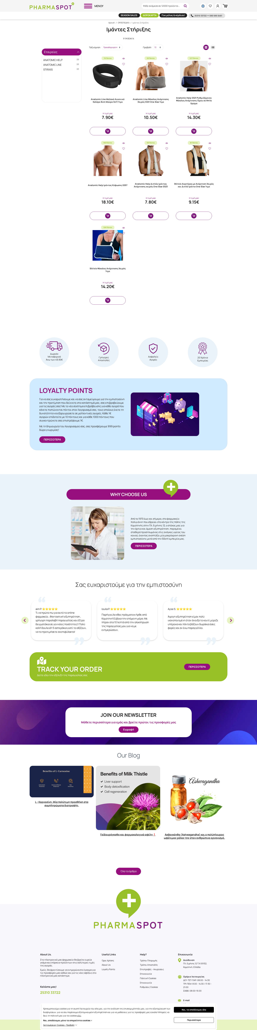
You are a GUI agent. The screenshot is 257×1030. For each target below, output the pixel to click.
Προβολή (147, 47)
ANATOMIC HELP (61, 60)
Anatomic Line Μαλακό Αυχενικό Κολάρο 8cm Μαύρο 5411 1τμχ (107, 100)
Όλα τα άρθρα (128, 871)
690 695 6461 (216, 15)
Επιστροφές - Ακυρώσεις (152, 969)
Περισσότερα (194, 1020)
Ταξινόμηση (94, 47)
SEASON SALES (129, 15)
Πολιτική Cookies (148, 978)
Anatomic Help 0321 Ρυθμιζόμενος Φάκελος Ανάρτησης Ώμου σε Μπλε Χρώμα (194, 100)
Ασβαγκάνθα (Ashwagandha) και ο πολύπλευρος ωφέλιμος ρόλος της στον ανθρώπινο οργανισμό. (194, 836)
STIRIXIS (61, 69)
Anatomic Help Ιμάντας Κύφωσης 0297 (107, 185)
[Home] (52, 6)
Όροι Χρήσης (108, 960)
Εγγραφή (128, 729)
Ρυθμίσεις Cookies (149, 987)
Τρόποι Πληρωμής (148, 960)
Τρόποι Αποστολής (149, 964)
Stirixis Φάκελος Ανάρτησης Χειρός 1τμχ (108, 270)
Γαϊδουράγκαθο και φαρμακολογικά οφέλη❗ (128, 834)
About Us (106, 964)
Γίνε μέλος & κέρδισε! (173, 15)
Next (230, 620)
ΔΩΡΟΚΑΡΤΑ (149, 15)
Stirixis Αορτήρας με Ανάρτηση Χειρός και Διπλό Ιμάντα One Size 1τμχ (194, 185)
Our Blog (128, 755)
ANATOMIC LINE (61, 64)
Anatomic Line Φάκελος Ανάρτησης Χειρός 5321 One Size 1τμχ (151, 100)
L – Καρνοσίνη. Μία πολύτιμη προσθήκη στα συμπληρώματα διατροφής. (61, 803)
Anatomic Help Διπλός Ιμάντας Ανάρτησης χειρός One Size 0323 (151, 185)
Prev (25, 620)
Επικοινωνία (146, 973)
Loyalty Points (108, 969)
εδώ (79, 1015)
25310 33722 (201, 15)
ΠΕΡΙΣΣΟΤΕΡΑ (52, 439)
